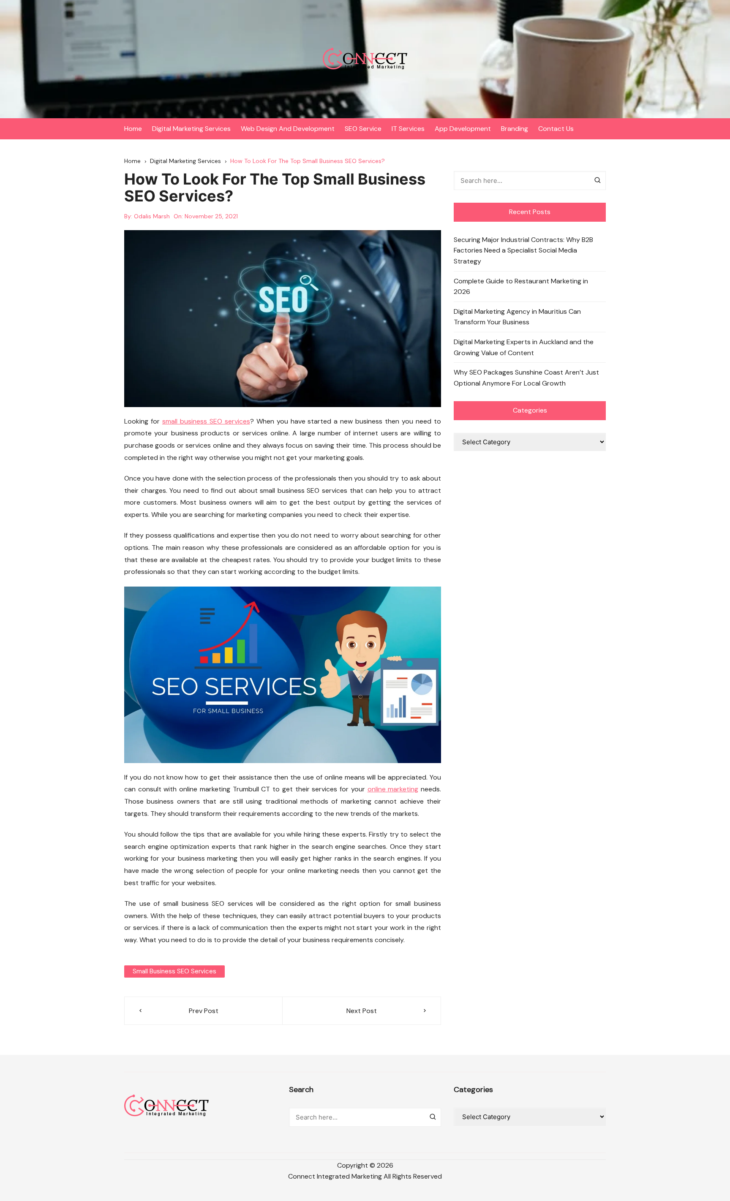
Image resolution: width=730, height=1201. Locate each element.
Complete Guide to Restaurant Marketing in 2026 (521, 286)
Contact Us (556, 128)
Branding (514, 128)
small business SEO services (206, 421)
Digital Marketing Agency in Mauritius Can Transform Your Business (517, 317)
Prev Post (203, 1010)
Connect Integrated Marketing (335, 1176)
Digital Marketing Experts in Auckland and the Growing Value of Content (524, 347)
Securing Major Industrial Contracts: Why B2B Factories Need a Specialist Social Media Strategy (523, 250)
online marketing (393, 789)
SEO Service (363, 128)
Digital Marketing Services (191, 128)
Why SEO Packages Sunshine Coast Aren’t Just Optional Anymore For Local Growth (526, 378)
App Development (463, 128)
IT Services (408, 128)
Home (133, 128)
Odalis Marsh (152, 216)
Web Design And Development (288, 128)
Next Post (361, 1010)
